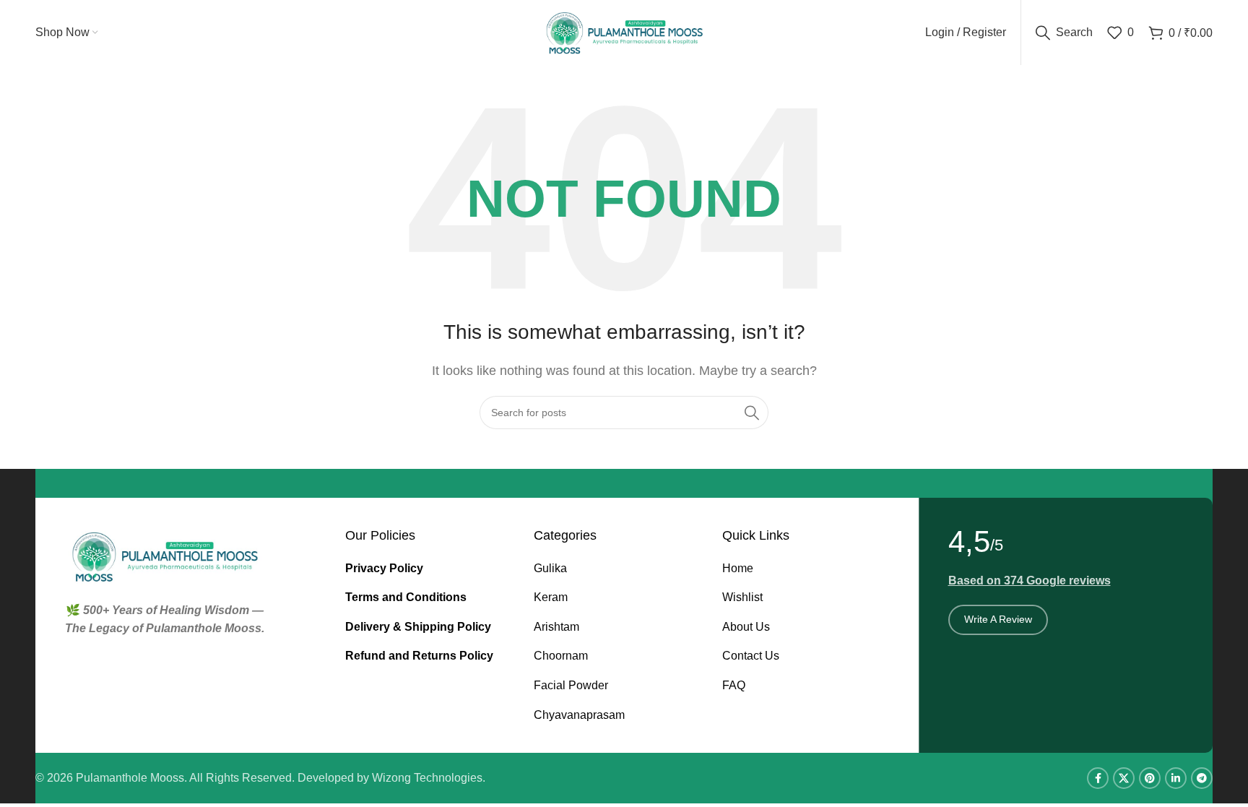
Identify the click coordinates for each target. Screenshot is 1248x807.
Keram (551, 597)
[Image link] (165, 555)
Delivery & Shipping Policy (418, 627)
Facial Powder (571, 685)
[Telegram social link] (1202, 778)
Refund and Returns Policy (419, 656)
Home (737, 568)
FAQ (733, 685)
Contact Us (750, 656)
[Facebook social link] (1098, 778)
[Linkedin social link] (1176, 778)
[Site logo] (624, 31)
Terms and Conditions (406, 597)
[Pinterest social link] (1150, 778)
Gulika (550, 568)
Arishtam (556, 627)
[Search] (751, 412)
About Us (746, 627)
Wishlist (742, 597)
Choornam (561, 656)
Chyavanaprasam (579, 715)
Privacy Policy (384, 568)
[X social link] (1124, 778)
